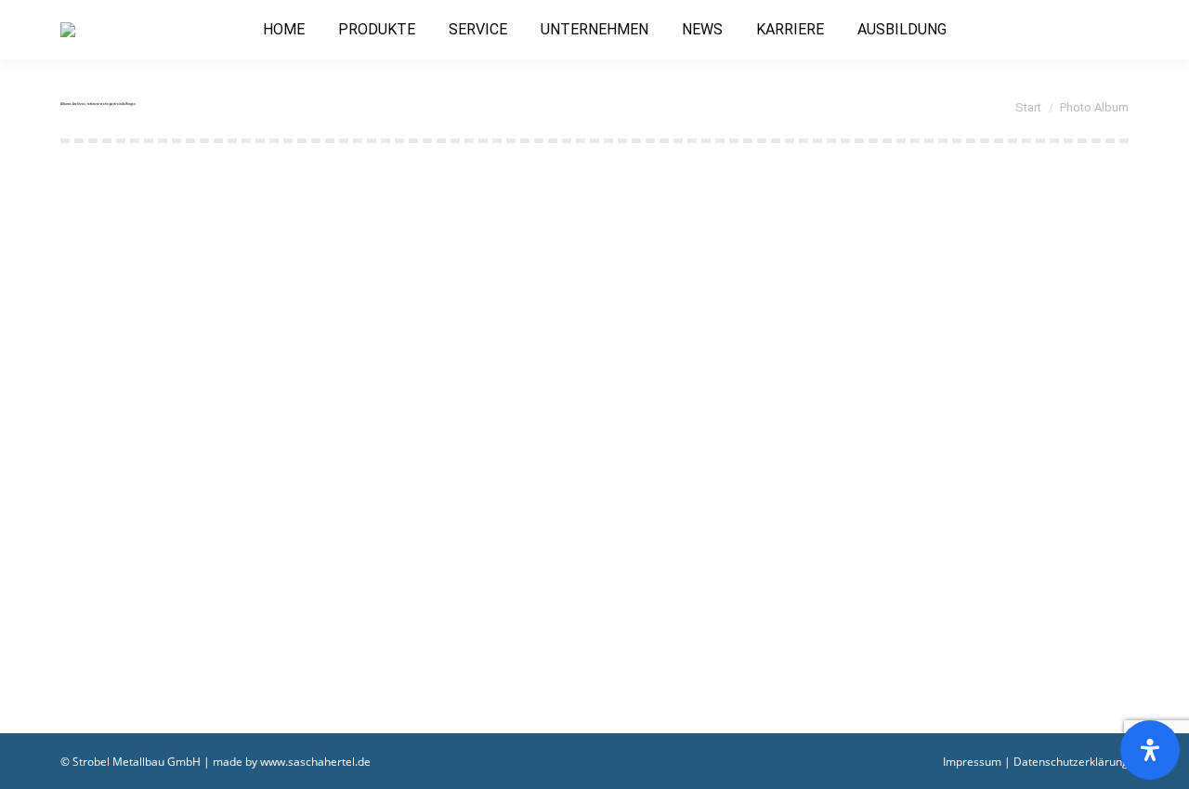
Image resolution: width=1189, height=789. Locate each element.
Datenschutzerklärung (1071, 761)
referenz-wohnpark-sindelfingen (201, 609)
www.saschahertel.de (315, 761)
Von (293, 640)
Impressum (972, 761)
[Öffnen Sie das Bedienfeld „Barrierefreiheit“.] (1150, 750)
